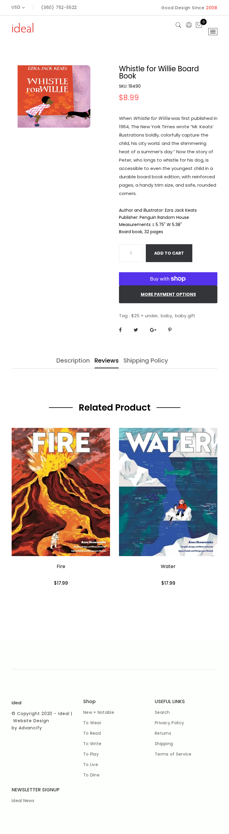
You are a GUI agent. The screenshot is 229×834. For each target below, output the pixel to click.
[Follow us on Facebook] (120, 330)
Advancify (30, 728)
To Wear (92, 723)
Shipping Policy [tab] (145, 361)
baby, (167, 315)
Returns (163, 733)
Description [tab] (73, 361)
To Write (92, 744)
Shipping (164, 744)
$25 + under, (145, 315)
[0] (198, 25)
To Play (91, 754)
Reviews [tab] (107, 361)
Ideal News (23, 801)
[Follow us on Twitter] (136, 330)
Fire (61, 566)
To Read (92, 733)
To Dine (91, 775)
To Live (90, 765)
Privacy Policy (169, 723)
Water (168, 566)
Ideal (16, 703)
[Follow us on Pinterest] (169, 330)
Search (162, 712)
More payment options (168, 294)
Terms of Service (173, 754)
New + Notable (98, 712)
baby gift (185, 315)
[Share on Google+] (153, 330)
